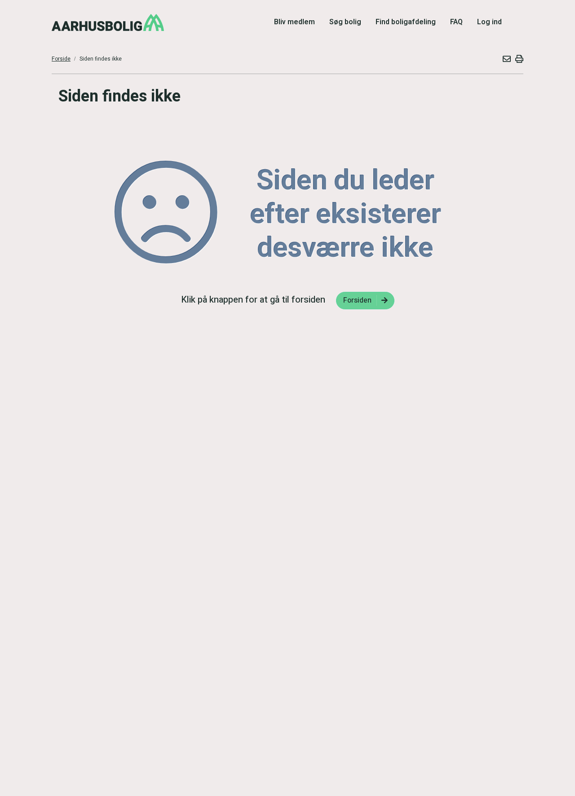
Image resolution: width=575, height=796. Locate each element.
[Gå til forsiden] (108, 22)
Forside (61, 59)
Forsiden (357, 300)
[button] (506, 59)
